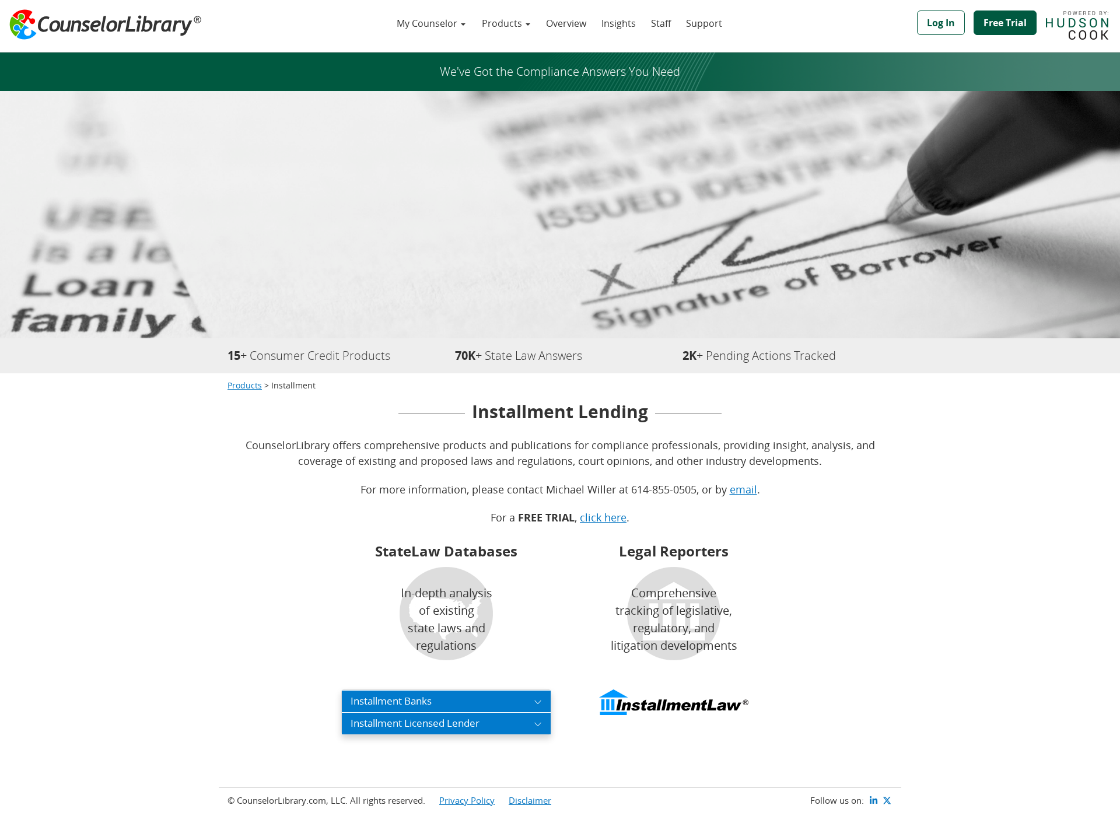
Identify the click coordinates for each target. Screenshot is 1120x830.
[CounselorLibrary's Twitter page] (886, 800)
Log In (941, 22)
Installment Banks (391, 701)
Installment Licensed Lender (415, 723)
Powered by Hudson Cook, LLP (1083, 25)
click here (603, 517)
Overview (566, 23)
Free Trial (1005, 22)
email (743, 489)
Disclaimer (530, 800)
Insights (618, 23)
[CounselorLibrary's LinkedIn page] (874, 800)
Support (704, 23)
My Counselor (428, 23)
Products (503, 23)
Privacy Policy (467, 800)
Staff (661, 23)
